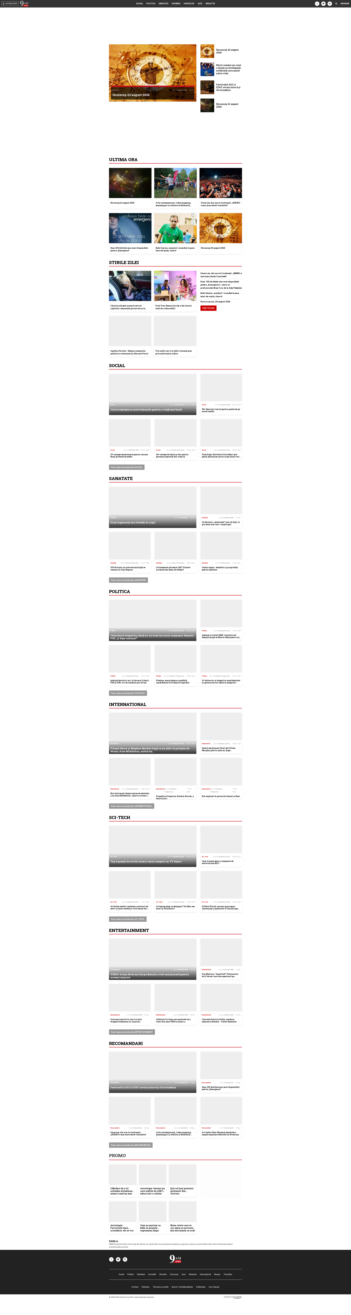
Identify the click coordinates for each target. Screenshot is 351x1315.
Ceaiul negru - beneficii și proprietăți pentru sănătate (220, 568)
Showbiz (176, 3)
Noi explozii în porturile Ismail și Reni (221, 796)
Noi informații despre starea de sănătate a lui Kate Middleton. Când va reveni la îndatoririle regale (129, 795)
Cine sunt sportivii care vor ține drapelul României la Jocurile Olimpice (126, 1021)
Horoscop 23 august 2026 (131, 95)
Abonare (345, 3)
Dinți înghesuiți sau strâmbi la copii (132, 522)
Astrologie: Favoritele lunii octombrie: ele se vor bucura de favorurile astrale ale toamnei (122, 1230)
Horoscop (189, 3)
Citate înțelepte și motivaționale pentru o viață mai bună (146, 409)
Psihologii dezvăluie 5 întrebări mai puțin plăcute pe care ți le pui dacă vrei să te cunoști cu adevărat (220, 456)
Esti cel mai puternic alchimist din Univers (182, 1191)
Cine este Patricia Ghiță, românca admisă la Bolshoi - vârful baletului (219, 1020)
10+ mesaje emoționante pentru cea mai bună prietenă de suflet (129, 455)
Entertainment (129, 930)
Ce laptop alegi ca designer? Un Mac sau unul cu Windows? (175, 907)
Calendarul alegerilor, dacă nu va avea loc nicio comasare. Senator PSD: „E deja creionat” (152, 637)
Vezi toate (208, 308)
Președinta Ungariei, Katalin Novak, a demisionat (175, 797)
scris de (179, 90)
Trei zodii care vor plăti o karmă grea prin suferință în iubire (173, 352)
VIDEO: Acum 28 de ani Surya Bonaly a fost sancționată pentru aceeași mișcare (149, 976)
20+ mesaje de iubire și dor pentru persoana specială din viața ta (172, 455)
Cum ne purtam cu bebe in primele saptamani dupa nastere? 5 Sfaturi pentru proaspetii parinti (150, 1232)
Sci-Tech (119, 817)
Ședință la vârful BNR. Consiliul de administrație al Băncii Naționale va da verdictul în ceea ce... (221, 637)
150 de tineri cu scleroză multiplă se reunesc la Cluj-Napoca (127, 568)
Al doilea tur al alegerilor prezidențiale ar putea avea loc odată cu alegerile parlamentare (221, 682)
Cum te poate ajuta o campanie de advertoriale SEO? (217, 862)
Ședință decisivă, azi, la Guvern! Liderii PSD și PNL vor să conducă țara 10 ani (129, 681)
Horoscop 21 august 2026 (122, 202)
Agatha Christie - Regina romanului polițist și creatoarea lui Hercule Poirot (129, 352)
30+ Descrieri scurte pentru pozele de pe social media (221, 410)
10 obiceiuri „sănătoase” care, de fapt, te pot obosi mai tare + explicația (221, 523)
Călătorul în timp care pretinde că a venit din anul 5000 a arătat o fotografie (173, 1021)
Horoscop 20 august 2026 (213, 248)
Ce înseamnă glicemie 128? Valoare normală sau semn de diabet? (173, 568)
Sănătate (163, 3)
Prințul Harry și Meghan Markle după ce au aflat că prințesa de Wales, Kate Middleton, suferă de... (149, 750)
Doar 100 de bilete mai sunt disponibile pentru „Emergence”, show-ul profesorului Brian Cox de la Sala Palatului (221, 284)
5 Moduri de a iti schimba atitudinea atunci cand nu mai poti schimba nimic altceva (121, 1193)
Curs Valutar (214, 1287)
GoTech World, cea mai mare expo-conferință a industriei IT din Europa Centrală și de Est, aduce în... (220, 908)
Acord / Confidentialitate (182, 1287)
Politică (150, 3)
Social (139, 3)
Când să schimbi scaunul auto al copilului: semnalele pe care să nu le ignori (127, 308)
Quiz (200, 3)
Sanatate (121, 478)
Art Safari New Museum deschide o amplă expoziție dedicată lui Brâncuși (220, 1133)
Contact (135, 1287)
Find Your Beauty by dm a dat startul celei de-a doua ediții (173, 307)
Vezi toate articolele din (126, 467)
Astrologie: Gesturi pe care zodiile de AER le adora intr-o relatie (152, 1191)
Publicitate (200, 1287)
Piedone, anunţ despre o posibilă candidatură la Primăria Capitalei (172, 681)
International (127, 704)
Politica (119, 591)
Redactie (210, 3)
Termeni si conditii (160, 1287)
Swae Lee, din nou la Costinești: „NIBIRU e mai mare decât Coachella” (220, 204)
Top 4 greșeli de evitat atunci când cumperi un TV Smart (146, 861)
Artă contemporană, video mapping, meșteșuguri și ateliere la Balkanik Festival (173, 205)
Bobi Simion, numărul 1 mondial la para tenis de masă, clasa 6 (175, 249)
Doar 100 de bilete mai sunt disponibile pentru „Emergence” (129, 249)
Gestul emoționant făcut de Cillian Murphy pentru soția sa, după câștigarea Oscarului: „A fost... (218, 750)
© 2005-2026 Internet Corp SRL (121, 1297)
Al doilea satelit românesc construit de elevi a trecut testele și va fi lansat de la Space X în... (129, 908)
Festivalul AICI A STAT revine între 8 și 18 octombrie (143, 1087)
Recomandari (126, 1043)
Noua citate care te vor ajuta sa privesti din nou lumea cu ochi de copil (182, 1229)
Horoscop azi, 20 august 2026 (215, 301)
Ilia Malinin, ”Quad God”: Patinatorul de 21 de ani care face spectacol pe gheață (220, 976)
